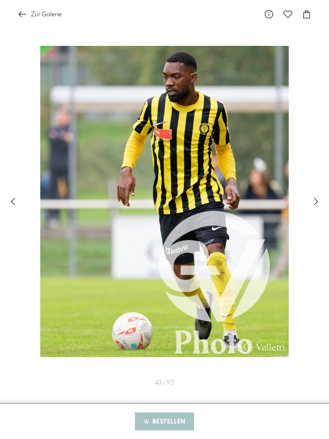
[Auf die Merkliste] (288, 14)
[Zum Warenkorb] (307, 14)
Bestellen (167, 422)
